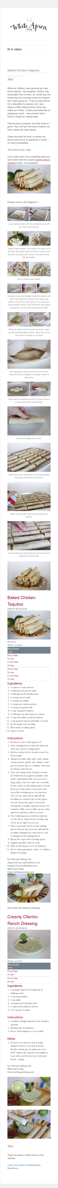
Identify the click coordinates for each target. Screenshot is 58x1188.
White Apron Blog (29, 26)
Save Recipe (13, 648)
